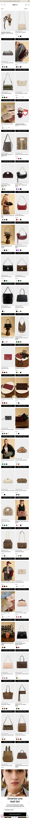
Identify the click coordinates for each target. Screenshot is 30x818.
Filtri (2, 8)
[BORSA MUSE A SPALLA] (8, 693)
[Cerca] (4, 4)
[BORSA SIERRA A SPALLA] (8, 296)
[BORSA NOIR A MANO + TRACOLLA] (22, 143)
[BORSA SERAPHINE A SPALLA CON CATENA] (22, 510)
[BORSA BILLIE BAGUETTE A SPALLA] (8, 571)
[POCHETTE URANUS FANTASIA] (22, 449)
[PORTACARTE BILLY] (8, 357)
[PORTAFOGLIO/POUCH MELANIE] (8, 418)
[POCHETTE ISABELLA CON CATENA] (8, 479)
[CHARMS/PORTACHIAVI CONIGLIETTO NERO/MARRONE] (8, 21)
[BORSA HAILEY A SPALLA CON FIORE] (22, 174)
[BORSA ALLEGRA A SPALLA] (8, 265)
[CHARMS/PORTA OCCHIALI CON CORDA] (8, 632)
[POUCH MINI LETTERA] (22, 571)
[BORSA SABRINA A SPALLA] (8, 82)
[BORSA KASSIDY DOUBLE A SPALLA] (22, 662)
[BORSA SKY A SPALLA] (22, 296)
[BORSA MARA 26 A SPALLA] (22, 21)
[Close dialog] (28, 771)
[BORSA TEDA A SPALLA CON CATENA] (8, 235)
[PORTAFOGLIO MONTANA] (22, 387)
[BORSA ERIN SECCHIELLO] (8, 540)
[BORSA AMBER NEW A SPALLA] (8, 662)
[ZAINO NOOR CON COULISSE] (8, 754)
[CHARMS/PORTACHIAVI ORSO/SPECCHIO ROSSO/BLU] (22, 112)
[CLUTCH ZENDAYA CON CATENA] (8, 51)
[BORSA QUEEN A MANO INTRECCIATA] (8, 174)
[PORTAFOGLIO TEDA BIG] (22, 357)
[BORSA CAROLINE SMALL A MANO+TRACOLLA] (22, 632)
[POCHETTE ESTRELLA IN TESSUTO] (8, 449)
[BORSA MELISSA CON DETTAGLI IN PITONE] (22, 754)
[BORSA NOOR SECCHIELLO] (22, 724)
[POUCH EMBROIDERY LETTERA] (22, 82)
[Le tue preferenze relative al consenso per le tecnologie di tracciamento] (27, 815)
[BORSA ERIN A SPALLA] (22, 540)
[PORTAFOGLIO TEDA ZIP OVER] (8, 387)
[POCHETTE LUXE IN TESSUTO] (22, 479)
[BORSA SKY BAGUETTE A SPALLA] (8, 326)
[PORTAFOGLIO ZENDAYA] (22, 418)
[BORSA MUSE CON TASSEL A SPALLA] (22, 693)
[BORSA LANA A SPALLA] (22, 204)
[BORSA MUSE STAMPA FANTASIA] (8, 724)
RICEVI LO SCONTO (15, 814)
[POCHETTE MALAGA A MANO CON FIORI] (8, 204)
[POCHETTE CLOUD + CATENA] (22, 601)
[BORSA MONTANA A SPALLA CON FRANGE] (22, 326)
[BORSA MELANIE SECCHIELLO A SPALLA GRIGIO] (8, 143)
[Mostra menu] (1, 4)
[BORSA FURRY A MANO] (8, 510)
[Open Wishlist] (2, 816)
